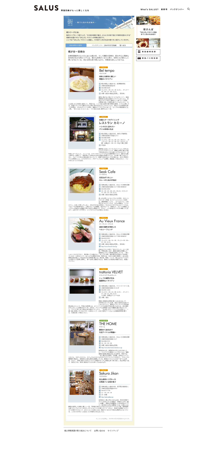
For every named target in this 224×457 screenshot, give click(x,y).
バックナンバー (109, 45)
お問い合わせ (99, 431)
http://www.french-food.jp (109, 246)
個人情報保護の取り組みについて (78, 431)
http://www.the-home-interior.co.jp (111, 347)
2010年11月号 (75, 45)
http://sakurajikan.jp (107, 397)
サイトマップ (113, 431)
